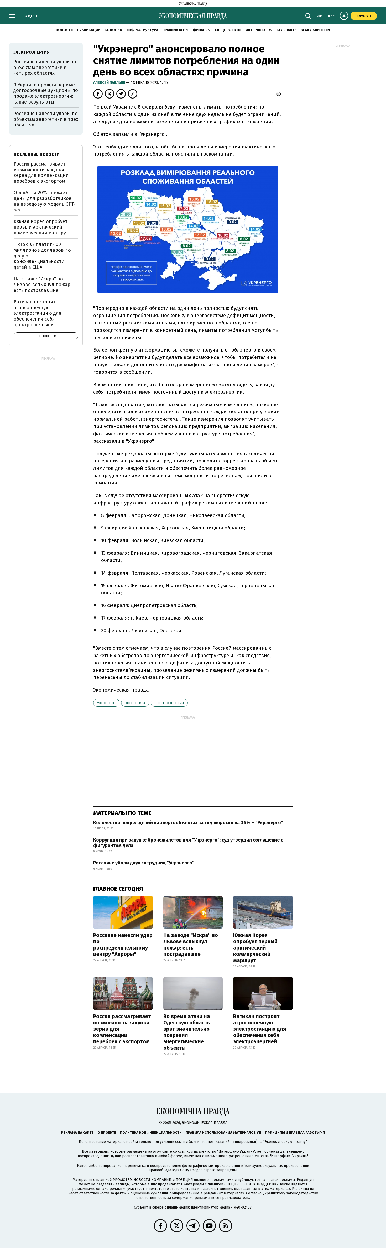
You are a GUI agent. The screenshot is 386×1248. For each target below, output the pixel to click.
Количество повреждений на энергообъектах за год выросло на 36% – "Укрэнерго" (188, 823)
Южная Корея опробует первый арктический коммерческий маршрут (255, 947)
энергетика (135, 703)
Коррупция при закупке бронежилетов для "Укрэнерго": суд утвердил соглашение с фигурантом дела (188, 843)
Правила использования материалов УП (223, 1132)
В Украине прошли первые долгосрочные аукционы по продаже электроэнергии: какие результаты (45, 93)
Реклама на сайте (77, 1132)
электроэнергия (169, 703)
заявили (123, 134)
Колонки (113, 30)
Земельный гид (315, 30)
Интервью (255, 30)
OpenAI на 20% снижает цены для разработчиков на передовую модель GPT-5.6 (45, 201)
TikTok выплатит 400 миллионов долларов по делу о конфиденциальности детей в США (42, 255)
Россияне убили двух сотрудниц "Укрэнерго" (143, 863)
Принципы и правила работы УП (295, 1132)
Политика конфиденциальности (151, 1132)
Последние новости (37, 154)
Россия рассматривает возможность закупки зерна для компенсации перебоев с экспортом (122, 1029)
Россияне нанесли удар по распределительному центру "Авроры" (123, 944)
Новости (64, 30)
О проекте (106, 1132)
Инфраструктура (142, 30)
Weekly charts (283, 30)
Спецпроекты (228, 30)
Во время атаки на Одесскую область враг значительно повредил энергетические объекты (186, 1032)
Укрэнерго (106, 703)
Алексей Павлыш (109, 82)
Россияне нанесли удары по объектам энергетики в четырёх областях (45, 67)
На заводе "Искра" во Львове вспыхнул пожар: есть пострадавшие (190, 944)
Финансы (202, 30)
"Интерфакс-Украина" (236, 1151)
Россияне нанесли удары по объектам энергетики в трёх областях (45, 119)
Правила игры (175, 30)
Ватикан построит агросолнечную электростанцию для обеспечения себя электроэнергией (259, 1029)
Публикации (88, 30)
